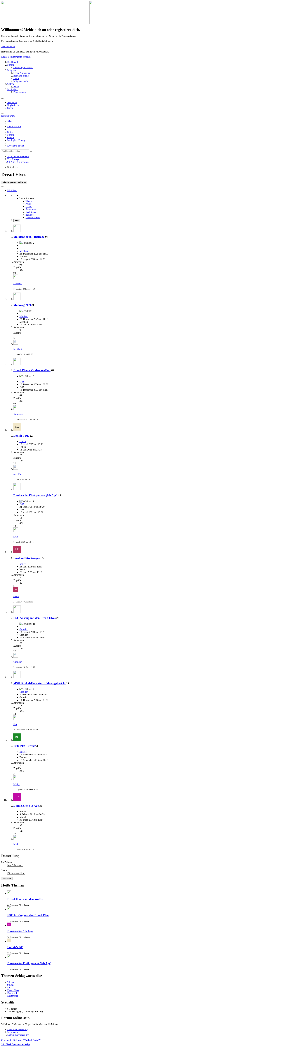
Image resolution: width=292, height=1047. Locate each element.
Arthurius (18, 414)
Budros (22, 751)
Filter (17, 220)
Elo (15, 724)
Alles (9, 121)
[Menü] (2, 98)
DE (9, 987)
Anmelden (12, 102)
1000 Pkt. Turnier (24, 745)
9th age (10, 982)
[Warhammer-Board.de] (89, 23)
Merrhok (23, 251)
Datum (29, 206)
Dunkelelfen (13, 993)
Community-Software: (21, 1040)
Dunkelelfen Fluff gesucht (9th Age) (35, 495)
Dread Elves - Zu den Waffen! (31, 370)
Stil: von (15, 1044)
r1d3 (21, 381)
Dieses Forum (14, 126)
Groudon (23, 629)
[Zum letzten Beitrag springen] (15, 278)
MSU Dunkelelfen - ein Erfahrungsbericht (39, 683)
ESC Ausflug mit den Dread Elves (34, 617)
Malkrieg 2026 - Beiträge (28, 236)
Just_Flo (17, 474)
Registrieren (13, 105)
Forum (10, 134)
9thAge (10, 985)
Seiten (10, 132)
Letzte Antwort (33, 217)
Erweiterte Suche (15, 145)
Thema (29, 201)
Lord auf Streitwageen (27, 558)
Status (4, 870)
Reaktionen (31, 212)
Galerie (10, 137)
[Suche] (2, 113)
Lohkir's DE (21, 435)
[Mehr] (2, 186)
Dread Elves (13, 990)
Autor (28, 203)
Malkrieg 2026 (22, 305)
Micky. (16, 784)
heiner (22, 564)
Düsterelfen (12, 996)
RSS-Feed (12, 190)
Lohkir (22, 441)
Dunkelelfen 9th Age (26, 805)
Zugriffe (29, 214)
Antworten (31, 209)
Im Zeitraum (7, 862)
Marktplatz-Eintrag (16, 140)
